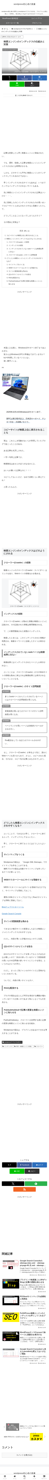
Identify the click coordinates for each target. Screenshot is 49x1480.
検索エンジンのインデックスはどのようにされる (24, 239)
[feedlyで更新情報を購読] (36, 1183)
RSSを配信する (14, 278)
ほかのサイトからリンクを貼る (20, 274)
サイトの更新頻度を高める (18, 271)
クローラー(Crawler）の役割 (19, 242)
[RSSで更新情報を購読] (24, 1189)
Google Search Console (11, 914)
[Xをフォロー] (13, 1183)
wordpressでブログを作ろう (13, 1042)
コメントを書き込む (24, 1455)
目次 (21, 231)
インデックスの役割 (16, 245)
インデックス (8, 1046)
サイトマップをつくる (16, 264)
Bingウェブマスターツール (13, 907)
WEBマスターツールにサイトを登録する (23, 268)
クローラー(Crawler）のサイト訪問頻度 (23, 255)
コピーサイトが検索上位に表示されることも (22, 235)
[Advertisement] (24, 123)
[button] (32, 84)
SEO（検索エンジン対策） (24, 1046)
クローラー (39, 1046)
